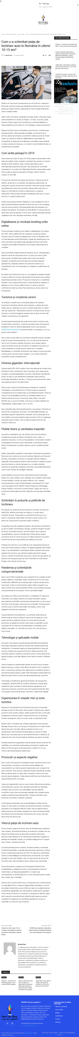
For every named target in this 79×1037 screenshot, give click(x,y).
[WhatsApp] (32, 61)
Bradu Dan (9, 55)
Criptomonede (71, 111)
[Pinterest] (27, 61)
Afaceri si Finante (11, 34)
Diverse (4, 977)
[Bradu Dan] (2, 55)
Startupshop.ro (29, 1033)
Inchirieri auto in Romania (10, 330)
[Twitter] (22, 61)
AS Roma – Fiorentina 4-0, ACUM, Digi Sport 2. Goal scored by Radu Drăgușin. (8, 982)
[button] (52, 30)
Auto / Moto (20, 34)
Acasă (3, 34)
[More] (36, 61)
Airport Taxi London (71, 106)
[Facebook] (78, 5)
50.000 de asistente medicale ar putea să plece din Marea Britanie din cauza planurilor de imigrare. (40, 930)
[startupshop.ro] (9, 1013)
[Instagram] (12, 1023)
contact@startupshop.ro (29, 1025)
